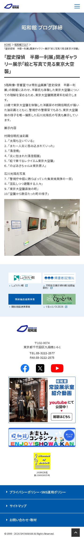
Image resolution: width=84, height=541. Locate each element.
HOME (7, 44)
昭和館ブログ (21, 44)
